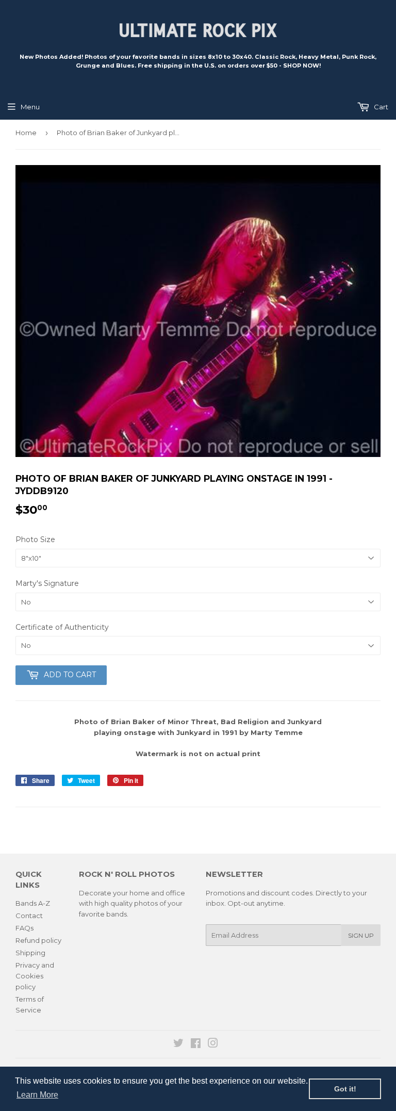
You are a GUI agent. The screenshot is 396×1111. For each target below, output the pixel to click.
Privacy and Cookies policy (34, 976)
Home (26, 132)
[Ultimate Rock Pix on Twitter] (178, 1044)
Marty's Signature (47, 583)
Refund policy (38, 940)
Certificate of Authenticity (62, 627)
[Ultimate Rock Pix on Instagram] (213, 1044)
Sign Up (361, 935)
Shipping (30, 953)
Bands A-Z (32, 903)
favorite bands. (103, 914)
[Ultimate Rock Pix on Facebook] (195, 1044)
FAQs (24, 928)
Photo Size (35, 539)
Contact (29, 915)
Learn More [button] (37, 1094)
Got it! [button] (345, 1089)
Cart (380, 107)
